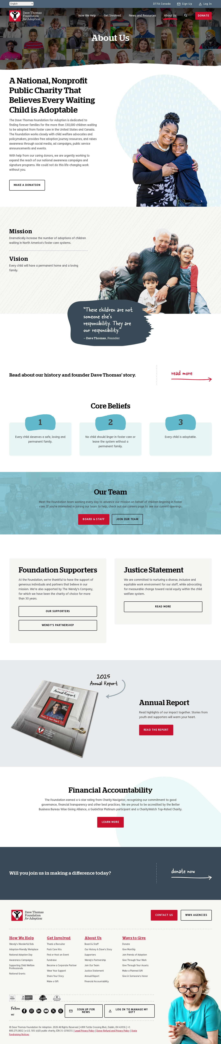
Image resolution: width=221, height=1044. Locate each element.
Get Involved (112, 15)
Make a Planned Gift (132, 971)
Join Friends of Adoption (134, 955)
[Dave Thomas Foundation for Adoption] (25, 15)
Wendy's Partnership (58, 625)
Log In (208, 4)
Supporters (90, 955)
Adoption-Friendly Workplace (23, 949)
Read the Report (156, 730)
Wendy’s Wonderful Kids (21, 944)
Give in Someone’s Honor (135, 976)
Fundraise (52, 960)
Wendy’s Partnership (95, 960)
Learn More (110, 822)
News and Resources (142, 15)
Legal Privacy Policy (84, 1031)
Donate (203, 16)
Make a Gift (53, 981)
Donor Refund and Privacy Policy (112, 1031)
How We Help (87, 15)
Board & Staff (94, 519)
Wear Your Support (56, 971)
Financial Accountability (97, 981)
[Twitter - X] (53, 1011)
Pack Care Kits (54, 949)
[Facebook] (24, 1011)
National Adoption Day (20, 955)
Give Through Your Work (134, 960)
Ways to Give (134, 938)
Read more (163, 607)
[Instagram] (31, 1011)
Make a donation (27, 185)
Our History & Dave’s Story (98, 949)
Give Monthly (128, 949)
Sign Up (187, 4)
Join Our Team (127, 519)
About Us (170, 15)
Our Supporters (58, 611)
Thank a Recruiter (56, 944)
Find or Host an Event (58, 955)
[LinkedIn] (38, 1011)
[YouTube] (46, 1011)
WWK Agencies (196, 915)
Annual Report (92, 976)
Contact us (164, 915)
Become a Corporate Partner (62, 965)
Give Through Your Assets (135, 965)
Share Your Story (55, 976)
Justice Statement (94, 971)
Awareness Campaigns (21, 960)
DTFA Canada (162, 4)
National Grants (17, 974)
